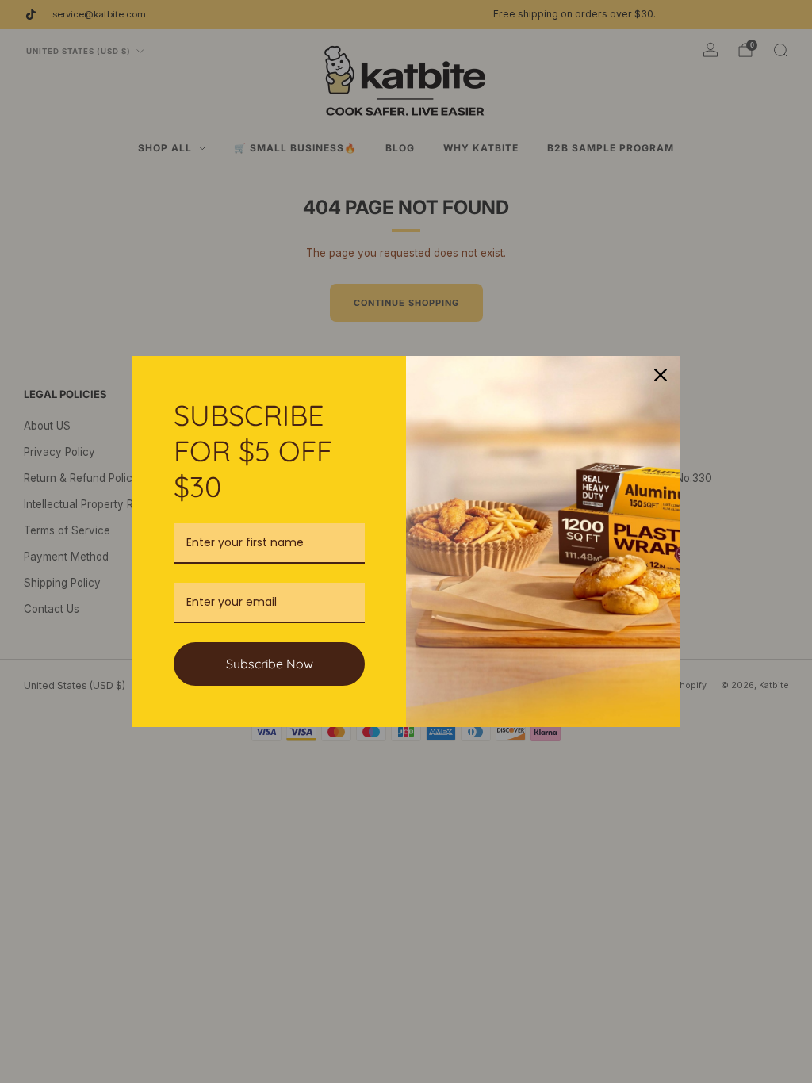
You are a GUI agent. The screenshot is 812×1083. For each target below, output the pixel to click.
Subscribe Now (269, 664)
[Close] (661, 375)
